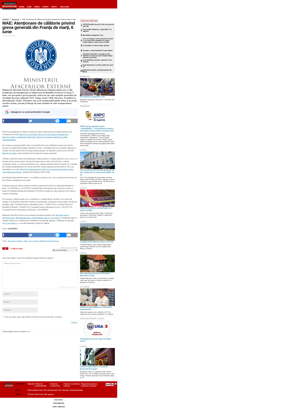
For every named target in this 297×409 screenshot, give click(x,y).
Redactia (31, 384)
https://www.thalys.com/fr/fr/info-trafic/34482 (19, 137)
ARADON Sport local (92, 319)
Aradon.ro (19, 384)
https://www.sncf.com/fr (28, 134)
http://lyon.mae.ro (8, 218)
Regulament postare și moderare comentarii (89, 385)
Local (83, 150)
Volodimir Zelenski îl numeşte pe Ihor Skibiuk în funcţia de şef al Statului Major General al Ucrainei (98, 55)
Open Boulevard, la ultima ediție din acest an (98, 66)
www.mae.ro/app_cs (10, 223)
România (85, 77)
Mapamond (15, 19)
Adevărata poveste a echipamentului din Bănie (97, 71)
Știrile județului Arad (35, 390)
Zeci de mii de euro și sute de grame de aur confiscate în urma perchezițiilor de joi (97, 172)
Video (37, 7)
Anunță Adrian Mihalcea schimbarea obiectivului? (96, 308)
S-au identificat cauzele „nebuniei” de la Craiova (97, 61)
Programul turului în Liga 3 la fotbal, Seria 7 (95, 340)
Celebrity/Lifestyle (76, 390)
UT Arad (84, 287)
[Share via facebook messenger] (60, 121)
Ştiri (29, 7)
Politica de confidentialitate (41, 385)
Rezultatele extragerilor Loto (93, 35)
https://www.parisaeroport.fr (30, 169)
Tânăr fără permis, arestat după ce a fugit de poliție (95, 209)
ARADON (5, 19)
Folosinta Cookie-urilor (55, 385)
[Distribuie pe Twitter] (42, 121)
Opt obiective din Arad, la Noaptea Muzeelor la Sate (95, 274)
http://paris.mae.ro (62, 215)
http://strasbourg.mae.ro (40, 218)
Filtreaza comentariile (69, 248)
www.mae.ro (55, 218)
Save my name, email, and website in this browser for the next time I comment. (33, 317)
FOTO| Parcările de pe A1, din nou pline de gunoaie (98, 25)
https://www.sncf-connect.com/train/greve (53, 134)
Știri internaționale (50, 390)
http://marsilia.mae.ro (23, 218)
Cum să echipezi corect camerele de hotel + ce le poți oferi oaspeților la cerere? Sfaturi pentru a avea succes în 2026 (98, 40)
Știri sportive (49, 394)
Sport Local (39, 394)
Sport (45, 7)
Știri (17, 390)
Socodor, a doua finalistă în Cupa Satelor (98, 50)
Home (21, 7)
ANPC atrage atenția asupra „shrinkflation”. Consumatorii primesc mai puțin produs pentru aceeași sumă (97, 128)
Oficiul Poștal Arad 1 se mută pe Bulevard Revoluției (94, 368)
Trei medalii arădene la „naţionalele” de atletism (97, 30)
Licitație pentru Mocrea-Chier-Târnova (96, 242)
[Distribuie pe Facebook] (15, 121)
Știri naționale (63, 390)
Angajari (64, 7)
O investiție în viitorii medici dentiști (96, 45)
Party (54, 7)
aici (28, 331)
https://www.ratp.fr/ (9, 153)
